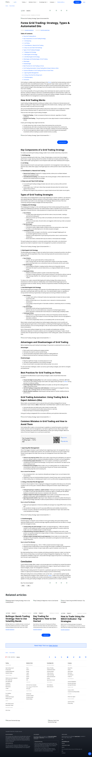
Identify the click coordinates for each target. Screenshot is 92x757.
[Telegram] (73, 657)
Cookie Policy (41, 737)
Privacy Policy (36, 737)
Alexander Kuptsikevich (29, 30)
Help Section (53, 645)
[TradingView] (85, 657)
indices (66, 381)
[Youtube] (67, 657)
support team (77, 736)
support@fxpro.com (65, 741)
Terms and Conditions (52, 736)
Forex (49, 82)
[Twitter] (61, 657)
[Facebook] (49, 657)
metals (50, 575)
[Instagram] (79, 657)
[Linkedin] (55, 657)
